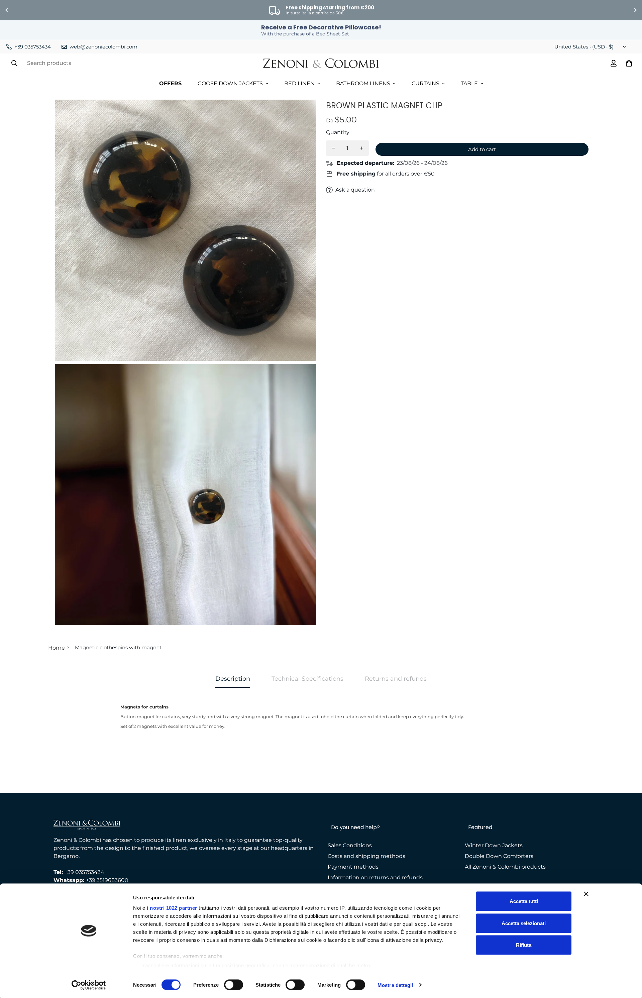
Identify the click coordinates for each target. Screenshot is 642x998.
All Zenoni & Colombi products (505, 867)
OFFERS (170, 83)
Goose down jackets (230, 83)
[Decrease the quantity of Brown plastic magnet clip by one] (333, 148)
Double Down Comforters (499, 856)
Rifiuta (523, 945)
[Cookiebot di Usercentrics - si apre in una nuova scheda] (89, 985)
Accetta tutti (524, 901)
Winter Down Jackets (494, 845)
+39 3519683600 (107, 880)
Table (469, 83)
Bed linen (299, 83)
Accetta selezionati (524, 923)
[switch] (233, 984)
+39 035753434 (84, 872)
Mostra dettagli (395, 985)
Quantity (337, 132)
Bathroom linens (363, 83)
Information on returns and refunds (375, 877)
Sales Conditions (350, 845)
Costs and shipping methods (366, 856)
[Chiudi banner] (586, 894)
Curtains (425, 83)
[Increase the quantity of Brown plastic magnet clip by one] (361, 148)
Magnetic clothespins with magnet (118, 647)
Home (56, 648)
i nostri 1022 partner (172, 908)
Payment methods (353, 867)
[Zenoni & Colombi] (321, 63)
